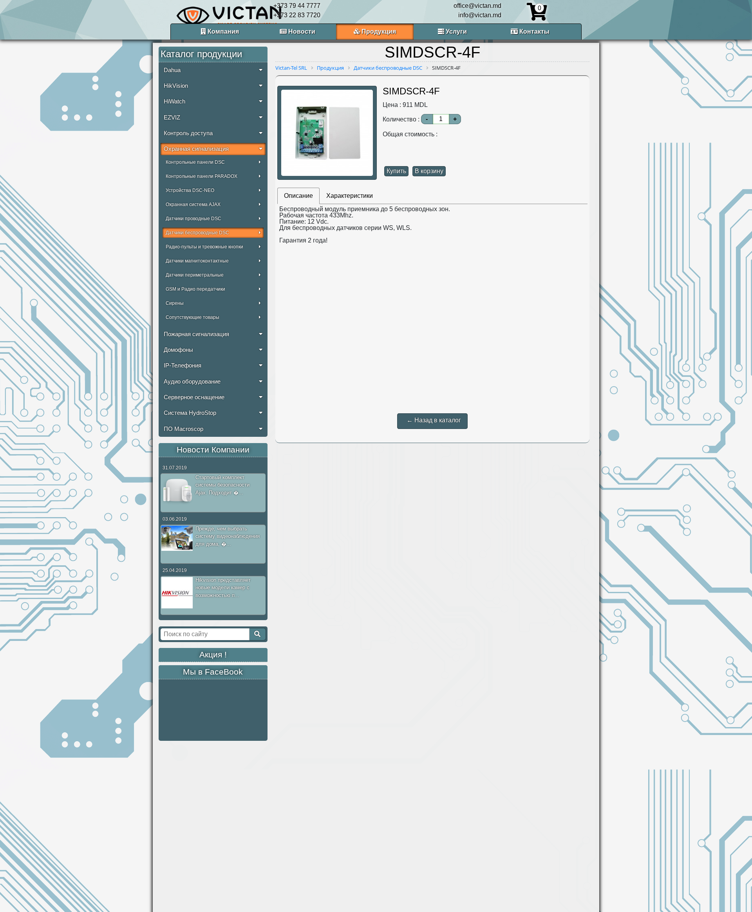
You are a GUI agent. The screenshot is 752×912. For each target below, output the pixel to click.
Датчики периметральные (195, 275)
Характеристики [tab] (349, 195)
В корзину (429, 171)
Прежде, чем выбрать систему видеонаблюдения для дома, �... (227, 536)
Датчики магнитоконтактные (197, 261)
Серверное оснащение (194, 397)
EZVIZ (172, 117)
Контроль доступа (188, 133)
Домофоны (178, 350)
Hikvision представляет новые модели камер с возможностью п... (223, 587)
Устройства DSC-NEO (190, 190)
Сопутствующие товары (192, 317)
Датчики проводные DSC (193, 218)
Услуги (455, 31)
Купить (396, 171)
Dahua (172, 70)
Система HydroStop (190, 413)
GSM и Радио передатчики (195, 289)
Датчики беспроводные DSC (197, 232)
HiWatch (174, 101)
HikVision (176, 86)
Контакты (534, 31)
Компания (222, 31)
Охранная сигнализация (196, 149)
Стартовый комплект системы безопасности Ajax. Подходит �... (222, 485)
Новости (301, 31)
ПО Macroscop (183, 429)
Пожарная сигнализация (196, 334)
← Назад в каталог (434, 420)
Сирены (175, 303)
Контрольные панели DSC (195, 162)
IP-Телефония (182, 365)
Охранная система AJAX (193, 204)
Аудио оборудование (192, 381)
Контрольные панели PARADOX (201, 176)
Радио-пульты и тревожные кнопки (204, 247)
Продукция (378, 31)
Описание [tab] (298, 195)
